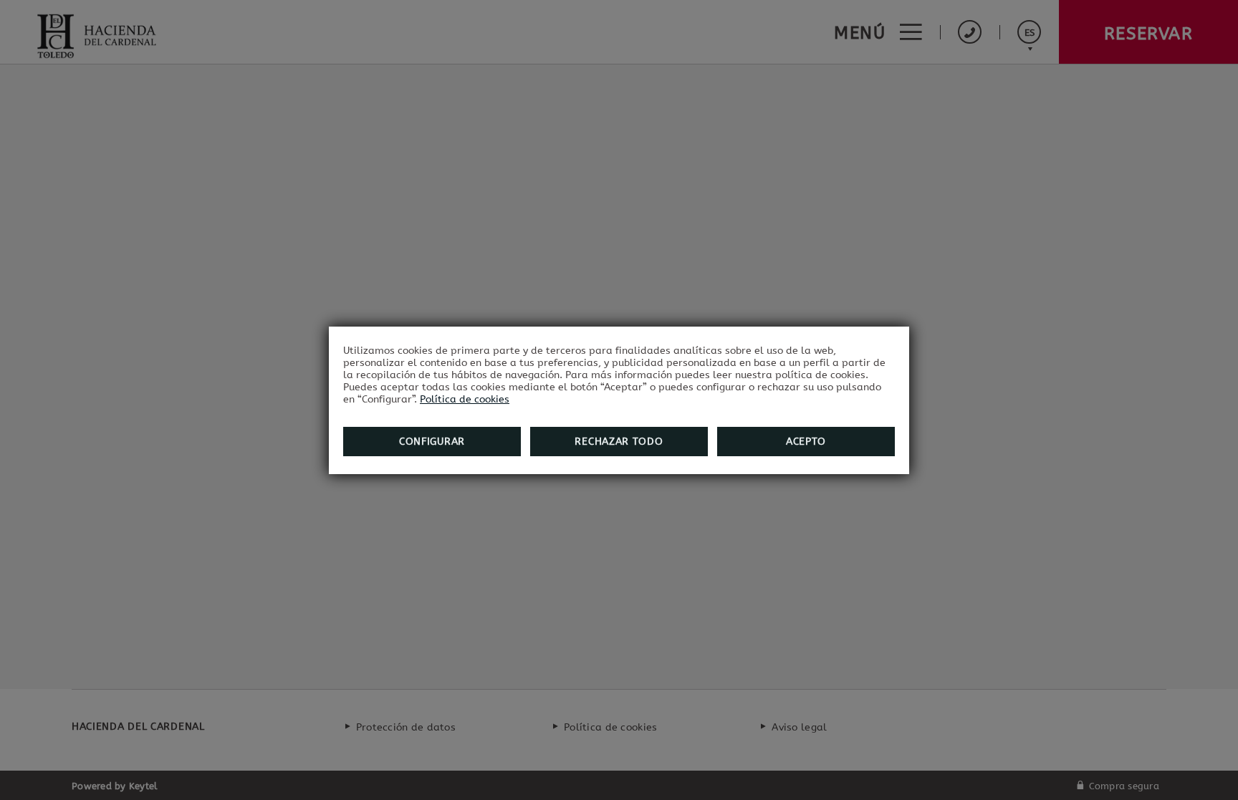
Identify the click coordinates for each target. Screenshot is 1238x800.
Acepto (806, 441)
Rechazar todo (619, 441)
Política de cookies (464, 399)
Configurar (432, 441)
